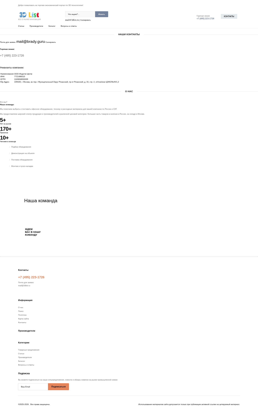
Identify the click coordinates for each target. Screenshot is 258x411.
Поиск (20, 311)
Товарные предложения (28, 350)
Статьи (21, 26)
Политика (22, 315)
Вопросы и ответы (69, 26)
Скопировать (85, 20)
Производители (36, 26)
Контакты (229, 16)
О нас (20, 307)
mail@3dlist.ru (72, 19)
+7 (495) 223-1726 (12, 55)
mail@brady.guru (30, 41)
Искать (101, 14)
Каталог (52, 26)
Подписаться (58, 387)
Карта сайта (23, 319)
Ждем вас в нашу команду (33, 232)
